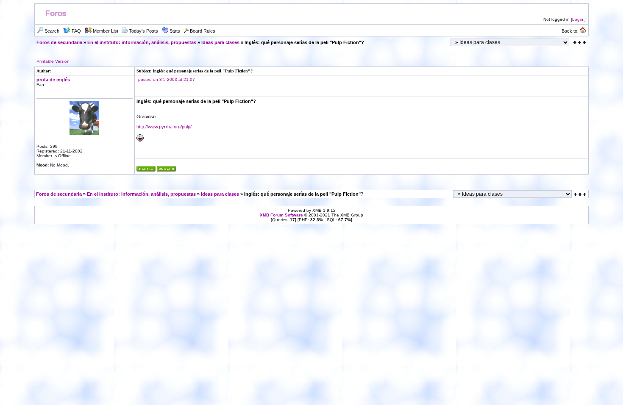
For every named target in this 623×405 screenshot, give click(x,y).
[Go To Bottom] (580, 42)
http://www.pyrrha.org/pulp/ (164, 126)
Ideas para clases (220, 42)
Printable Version (53, 61)
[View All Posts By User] (166, 170)
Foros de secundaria (59, 42)
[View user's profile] (146, 170)
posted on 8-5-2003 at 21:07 (166, 79)
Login (577, 19)
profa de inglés (53, 79)
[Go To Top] (580, 194)
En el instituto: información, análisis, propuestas (141, 42)
